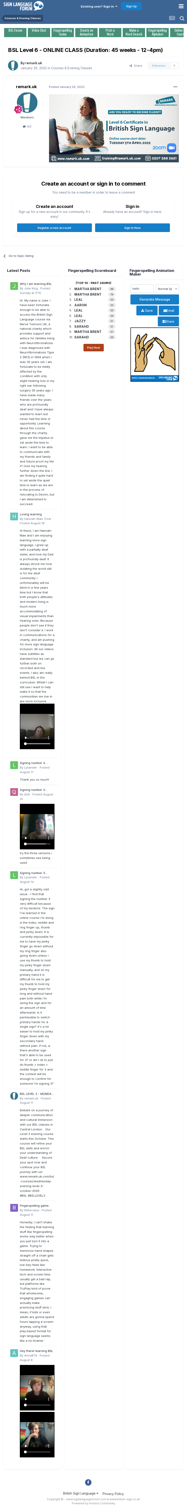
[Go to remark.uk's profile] (13, 66)
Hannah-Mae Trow (37, 519)
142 (28, 126)
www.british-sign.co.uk (124, 1499)
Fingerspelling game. (34, 1205)
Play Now (93, 347)
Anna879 (30, 1355)
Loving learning (31, 514)
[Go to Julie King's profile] (14, 286)
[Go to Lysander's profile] (14, 765)
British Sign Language (79, 1493)
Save (148, 310)
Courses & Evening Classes (71, 68)
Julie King (31, 288)
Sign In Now (132, 228)
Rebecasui (31, 1210)
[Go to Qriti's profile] (14, 792)
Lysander (30, 767)
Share (137, 65)
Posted (32, 523)
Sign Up (131, 6)
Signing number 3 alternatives (32, 763)
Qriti (27, 794)
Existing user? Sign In (98, 6)
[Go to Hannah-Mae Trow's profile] (14, 516)
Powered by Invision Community (93, 1503)
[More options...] (175, 87)
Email (170, 310)
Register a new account (54, 228)
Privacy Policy (113, 1494)
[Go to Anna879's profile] (14, 1353)
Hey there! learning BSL (36, 1351)
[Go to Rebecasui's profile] (14, 1208)
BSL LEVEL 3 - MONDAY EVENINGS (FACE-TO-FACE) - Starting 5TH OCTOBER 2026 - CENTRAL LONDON (36, 1094)
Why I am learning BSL (36, 284)
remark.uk (33, 63)
